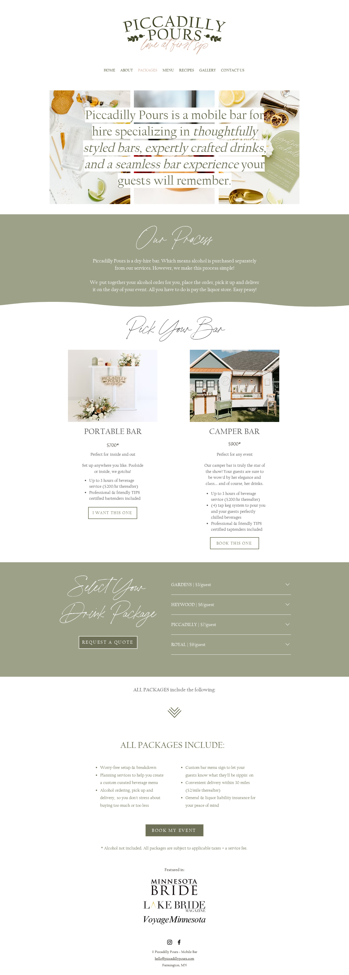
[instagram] (169, 942)
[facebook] (179, 942)
